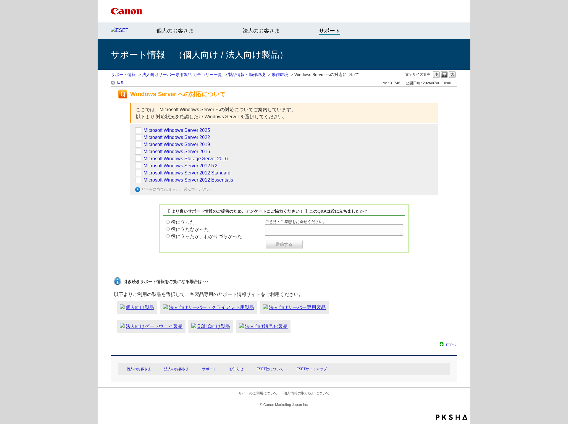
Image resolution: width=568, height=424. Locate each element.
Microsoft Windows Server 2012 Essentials (188, 179)
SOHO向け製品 (213, 326)
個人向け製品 (140, 307)
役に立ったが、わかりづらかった (206, 236)
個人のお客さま (175, 31)
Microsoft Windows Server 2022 (176, 137)
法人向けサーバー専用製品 (297, 307)
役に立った (183, 222)
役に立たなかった (190, 229)
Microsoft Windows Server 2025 (176, 130)
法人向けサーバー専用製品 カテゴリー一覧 (182, 74)
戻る (120, 82)
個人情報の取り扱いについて (306, 393)
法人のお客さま (261, 31)
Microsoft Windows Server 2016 (176, 151)
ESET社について (269, 369)
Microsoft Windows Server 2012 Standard (186, 172)
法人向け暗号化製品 (266, 326)
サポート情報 (123, 74)
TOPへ (451, 345)
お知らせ (236, 369)
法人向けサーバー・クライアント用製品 (211, 307)
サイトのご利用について (257, 393)
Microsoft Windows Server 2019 (176, 144)
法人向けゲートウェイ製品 (154, 326)
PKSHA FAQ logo (451, 417)
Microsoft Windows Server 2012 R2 (180, 165)
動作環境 (280, 74)
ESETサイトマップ (311, 369)
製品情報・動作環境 (246, 74)
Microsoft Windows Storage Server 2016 (185, 158)
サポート (209, 369)
